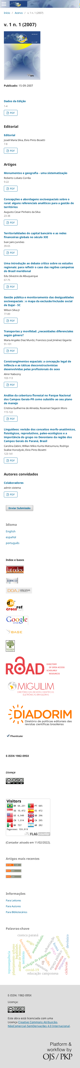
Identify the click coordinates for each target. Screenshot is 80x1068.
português (12, 543)
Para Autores (13, 906)
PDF (12, 113)
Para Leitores (13, 900)
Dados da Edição (15, 101)
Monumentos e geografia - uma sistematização (35, 173)
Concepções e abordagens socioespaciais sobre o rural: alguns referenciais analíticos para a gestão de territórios (39, 203)
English (11, 531)
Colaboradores (13, 483)
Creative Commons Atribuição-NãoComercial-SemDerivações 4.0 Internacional (39, 1024)
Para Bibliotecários (16, 912)
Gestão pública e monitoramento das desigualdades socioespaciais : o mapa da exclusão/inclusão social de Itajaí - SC (39, 301)
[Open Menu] (4, 4)
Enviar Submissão (19, 508)
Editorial (9, 135)
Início (7, 13)
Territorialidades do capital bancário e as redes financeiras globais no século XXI (35, 235)
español (11, 537)
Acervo (19, 13)
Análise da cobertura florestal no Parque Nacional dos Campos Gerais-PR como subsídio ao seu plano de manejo (38, 399)
